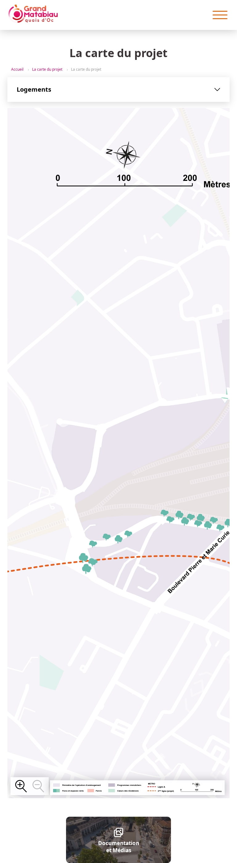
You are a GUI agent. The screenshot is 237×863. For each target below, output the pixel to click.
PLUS (21, 786)
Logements (34, 89)
